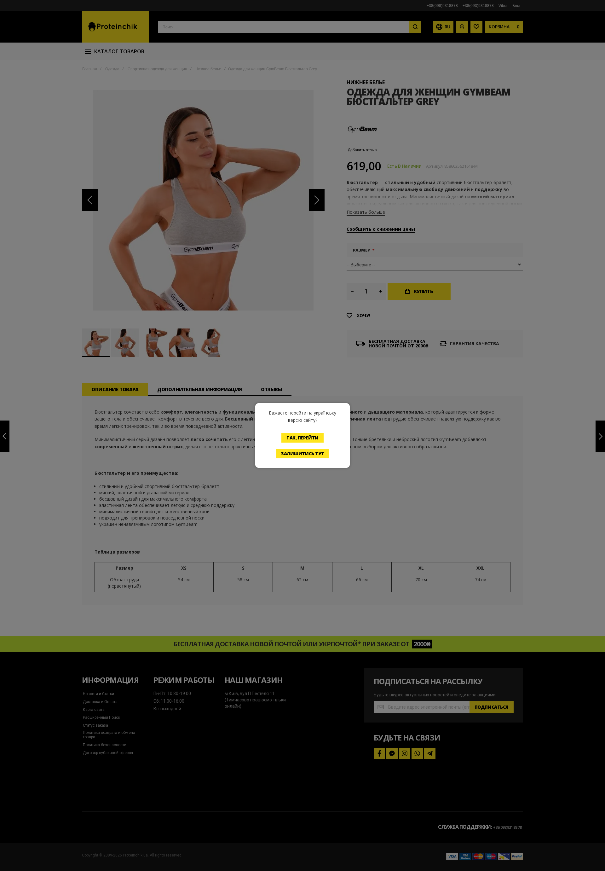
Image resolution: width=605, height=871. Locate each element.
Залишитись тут (302, 453)
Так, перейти (302, 438)
